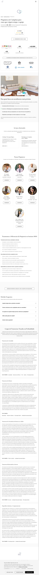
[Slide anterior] (3, 86)
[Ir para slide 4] (20, 95)
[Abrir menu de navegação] (36, 1)
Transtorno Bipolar (10, 415)
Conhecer (6, 180)
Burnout (9, 499)
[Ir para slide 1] (15, 95)
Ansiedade (10, 374)
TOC (22, 374)
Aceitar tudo (29, 572)
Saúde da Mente (7, 16)
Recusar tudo (10, 572)
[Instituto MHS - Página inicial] (2, 1)
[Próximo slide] (36, 86)
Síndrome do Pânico (17, 374)
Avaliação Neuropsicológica (27, 415)
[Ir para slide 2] (17, 95)
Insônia (25, 374)
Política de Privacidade (23, 566)
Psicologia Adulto (30, 374)
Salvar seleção (19, 572)
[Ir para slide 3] (18, 95)
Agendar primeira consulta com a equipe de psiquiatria (19, 288)
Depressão (4, 415)
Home (2, 16)
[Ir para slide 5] (22, 95)
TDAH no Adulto (11, 458)
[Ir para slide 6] (23, 95)
